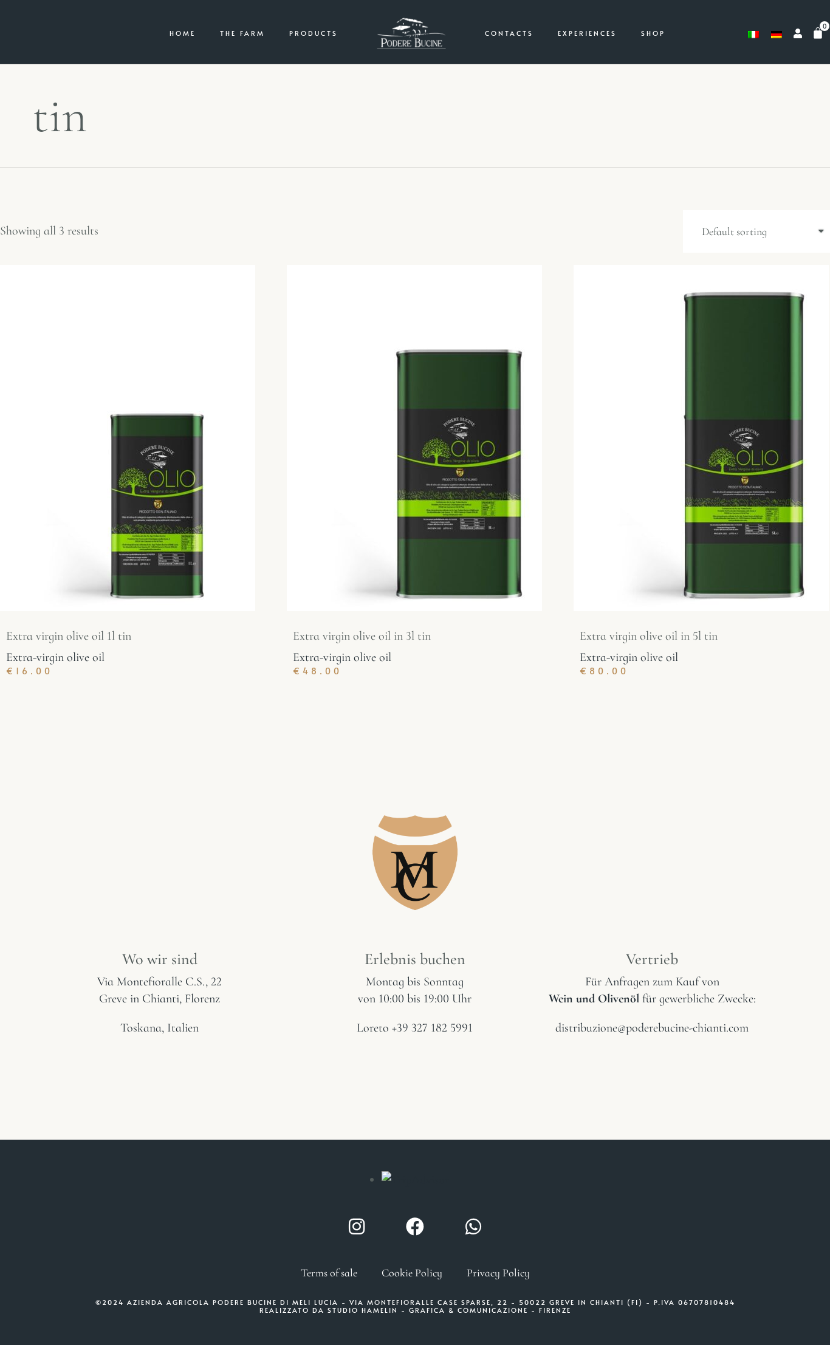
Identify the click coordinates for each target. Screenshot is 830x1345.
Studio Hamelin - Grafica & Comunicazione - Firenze (449, 1310)
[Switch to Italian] (753, 33)
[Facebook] (415, 1226)
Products (313, 33)
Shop (653, 33)
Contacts (509, 33)
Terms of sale (329, 1272)
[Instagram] (357, 1226)
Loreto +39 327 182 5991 (415, 1028)
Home (183, 33)
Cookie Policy (412, 1272)
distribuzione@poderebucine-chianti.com (652, 1028)
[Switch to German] (776, 33)
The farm (242, 33)
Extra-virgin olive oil (55, 657)
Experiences (587, 33)
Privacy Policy (498, 1272)
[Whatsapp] (473, 1226)
